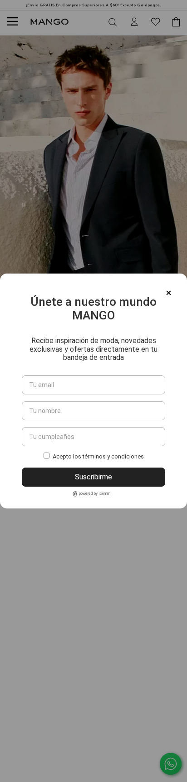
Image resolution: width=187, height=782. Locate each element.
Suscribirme (93, 477)
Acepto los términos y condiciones (98, 456)
